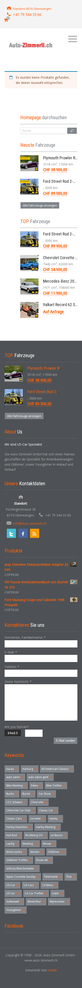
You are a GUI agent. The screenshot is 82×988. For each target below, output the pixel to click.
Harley (55, 818)
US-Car (12, 885)
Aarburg (29, 769)
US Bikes (49, 885)
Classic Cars (16, 818)
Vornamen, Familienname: (25, 637)
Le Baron (58, 835)
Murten (36, 852)
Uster (57, 893)
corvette (37, 818)
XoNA (52, 970)
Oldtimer (56, 852)
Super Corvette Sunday (22, 877)
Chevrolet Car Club (20, 810)
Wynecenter (59, 901)
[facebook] (23, 533)
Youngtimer (15, 910)
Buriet (28, 794)
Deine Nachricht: (18, 681)
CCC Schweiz (16, 802)
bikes (36, 785)
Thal (70, 877)
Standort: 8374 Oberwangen (32, 9)
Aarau (12, 769)
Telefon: (12, 667)
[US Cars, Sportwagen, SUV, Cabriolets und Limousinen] (31, 45)
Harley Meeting (47, 827)
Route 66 (43, 860)
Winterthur (36, 901)
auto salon (15, 777)
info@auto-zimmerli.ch (29, 523)
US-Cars (30, 885)
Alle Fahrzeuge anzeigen (40, 205)
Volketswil (14, 901)
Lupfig (12, 844)
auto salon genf (40, 777)
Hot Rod (13, 835)
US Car (13, 893)
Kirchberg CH (35, 835)
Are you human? (16, 727)
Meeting (30, 844)
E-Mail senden (65, 740)
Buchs (12, 794)
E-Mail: (11, 652)
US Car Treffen (36, 893)
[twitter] (11, 533)
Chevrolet (39, 802)
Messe (49, 844)
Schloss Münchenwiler (22, 868)
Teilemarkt (53, 877)
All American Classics (56, 769)
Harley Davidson (18, 827)
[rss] (34, 533)
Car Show (46, 794)
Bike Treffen (56, 785)
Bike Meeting (16, 785)
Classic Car (48, 810)
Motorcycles (16, 852)
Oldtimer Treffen (19, 860)
